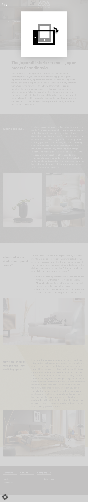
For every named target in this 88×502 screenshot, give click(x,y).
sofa (72, 381)
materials (35, 384)
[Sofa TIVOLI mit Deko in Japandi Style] (44, 299)
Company (42, 472)
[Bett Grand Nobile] (44, 411)
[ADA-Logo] (44, 2)
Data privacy (49, 479)
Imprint (6, 479)
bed (71, 390)
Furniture (8, 472)
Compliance (8, 482)
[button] (5, 497)
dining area (47, 378)
